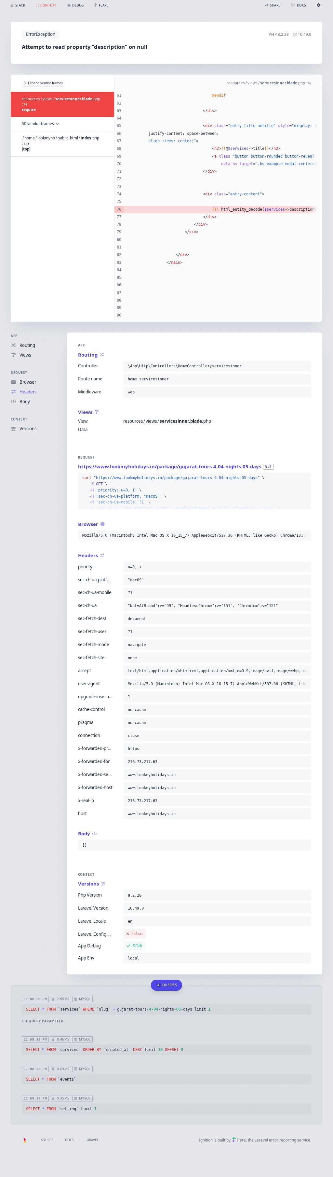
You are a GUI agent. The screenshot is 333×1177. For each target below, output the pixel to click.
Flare (241, 1140)
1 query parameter (44, 1021)
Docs (69, 1140)
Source (47, 1140)
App (14, 335)
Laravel (92, 1140)
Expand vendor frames (45, 83)
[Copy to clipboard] (305, 366)
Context (19, 419)
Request (19, 372)
